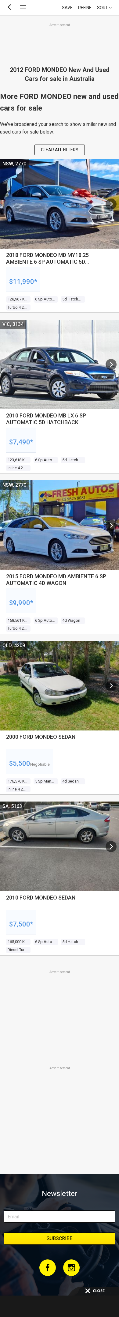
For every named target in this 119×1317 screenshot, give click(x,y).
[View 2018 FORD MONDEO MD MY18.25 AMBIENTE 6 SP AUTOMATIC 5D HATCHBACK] (111, 203)
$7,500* (21, 924)
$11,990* (23, 281)
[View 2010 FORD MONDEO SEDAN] (111, 846)
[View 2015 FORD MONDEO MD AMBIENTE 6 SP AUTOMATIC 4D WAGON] (111, 525)
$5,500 (19, 763)
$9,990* (21, 603)
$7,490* (21, 442)
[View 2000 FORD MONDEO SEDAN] (111, 685)
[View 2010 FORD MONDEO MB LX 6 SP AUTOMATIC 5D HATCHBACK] (111, 364)
